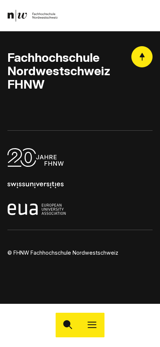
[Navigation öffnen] (92, 325)
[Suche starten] (68, 325)
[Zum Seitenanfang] (142, 56)
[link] (32, 15)
